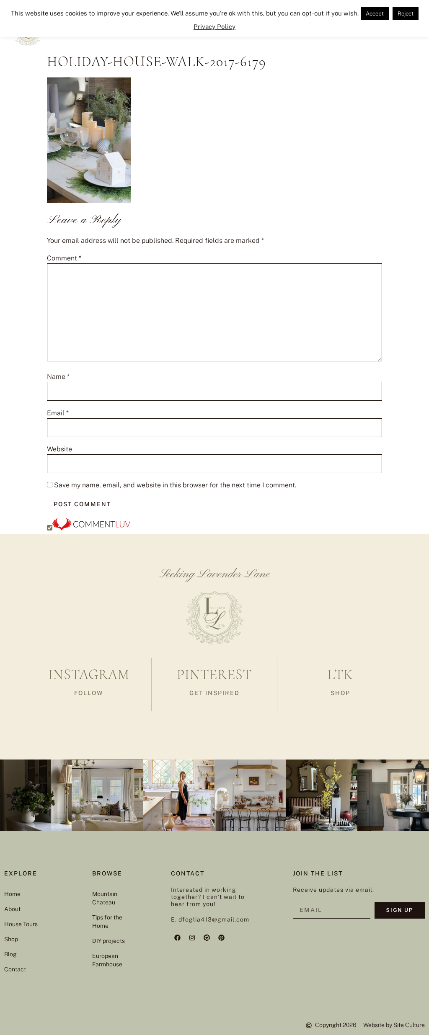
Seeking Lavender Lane (215, 574)
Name (58, 376)
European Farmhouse (107, 960)
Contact (15, 969)
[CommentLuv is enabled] (91, 528)
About (12, 909)
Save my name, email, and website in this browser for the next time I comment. (175, 485)
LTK (340, 674)
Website (59, 449)
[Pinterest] (221, 938)
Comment (64, 258)
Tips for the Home (107, 921)
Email (58, 413)
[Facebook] (177, 938)
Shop (11, 939)
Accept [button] (375, 13)
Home (12, 894)
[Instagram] (192, 938)
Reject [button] (405, 13)
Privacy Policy (214, 26)
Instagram (88, 674)
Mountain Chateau (104, 898)
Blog (10, 954)
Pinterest (214, 674)
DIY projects (108, 940)
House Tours (21, 924)
